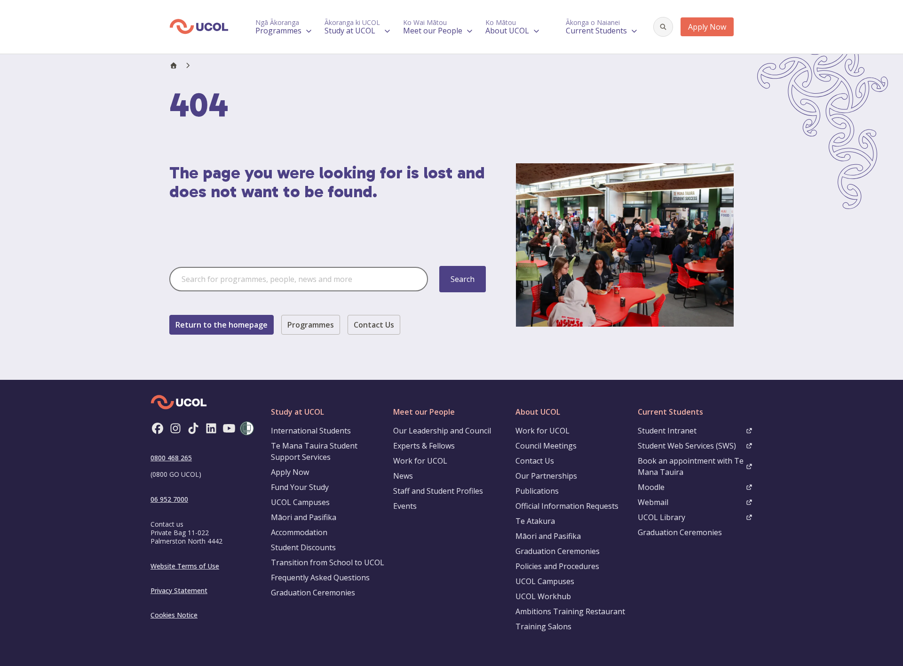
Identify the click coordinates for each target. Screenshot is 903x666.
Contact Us (374, 325)
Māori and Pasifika (303, 517)
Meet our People (424, 412)
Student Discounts (303, 547)
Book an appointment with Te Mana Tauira (691, 466)
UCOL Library (661, 517)
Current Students (670, 412)
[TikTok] (193, 428)
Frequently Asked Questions (320, 577)
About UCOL (537, 412)
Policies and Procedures (557, 566)
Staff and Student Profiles (438, 491)
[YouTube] (229, 428)
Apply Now (707, 27)
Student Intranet (667, 430)
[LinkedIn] (211, 428)
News (403, 476)
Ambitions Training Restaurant (570, 611)
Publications (537, 491)
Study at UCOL (297, 412)
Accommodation (299, 532)
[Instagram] (175, 428)
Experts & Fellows (424, 446)
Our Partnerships (546, 476)
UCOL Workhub (543, 596)
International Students (311, 430)
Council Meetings (546, 446)
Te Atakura (535, 521)
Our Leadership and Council (442, 430)
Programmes (310, 325)
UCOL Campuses (300, 502)
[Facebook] (157, 428)
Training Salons (543, 626)
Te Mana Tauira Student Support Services (314, 451)
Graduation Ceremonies (313, 592)
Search (463, 279)
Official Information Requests (566, 506)
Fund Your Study (300, 487)
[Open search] (663, 27)
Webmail (653, 502)
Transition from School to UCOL (327, 562)
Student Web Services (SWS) (687, 446)
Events (405, 506)
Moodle (651, 487)
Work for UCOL (420, 461)
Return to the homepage (221, 325)
